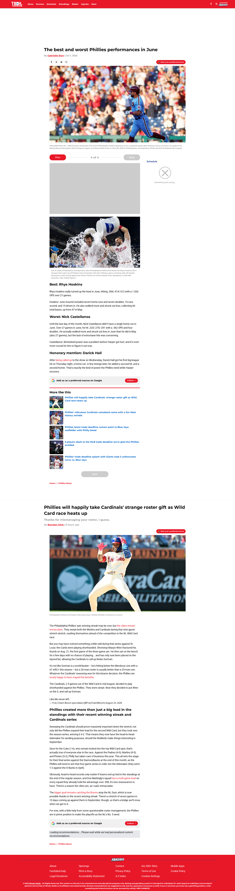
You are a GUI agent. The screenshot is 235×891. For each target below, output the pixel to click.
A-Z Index (121, 876)
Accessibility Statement (92, 876)
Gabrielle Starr (56, 55)
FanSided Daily (58, 871)
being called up (64, 360)
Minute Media (35, 883)
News (30, 4)
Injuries (85, 4)
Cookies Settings (150, 876)
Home (53, 483)
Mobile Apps (177, 866)
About (53, 866)
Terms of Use (148, 871)
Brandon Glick (56, 524)
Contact (120, 866)
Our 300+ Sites (149, 866)
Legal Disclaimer (59, 876)
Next (131, 157)
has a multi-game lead (124, 778)
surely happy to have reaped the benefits (72, 677)
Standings (64, 4)
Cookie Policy (178, 871)
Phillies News (65, 483)
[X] (216, 4)
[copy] (66, 62)
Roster (75, 4)
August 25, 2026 (113, 702)
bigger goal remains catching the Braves (76, 792)
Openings (84, 866)
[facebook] (211, 4)
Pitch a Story (85, 871)
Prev (57, 157)
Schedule (51, 4)
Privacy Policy (123, 871)
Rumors (40, 4)
